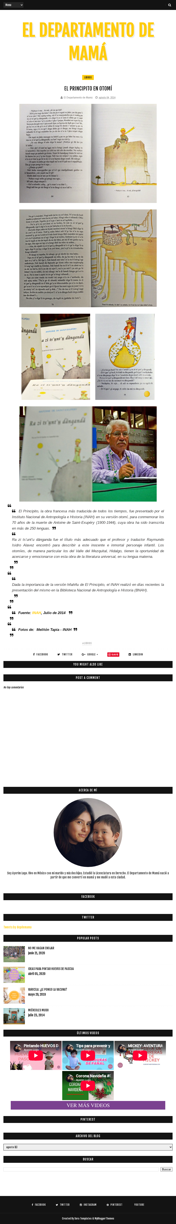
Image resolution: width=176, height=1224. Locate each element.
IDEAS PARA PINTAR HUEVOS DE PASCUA (51, 969)
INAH (36, 613)
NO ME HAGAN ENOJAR (41, 948)
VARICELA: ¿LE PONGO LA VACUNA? (47, 989)
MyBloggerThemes (104, 1218)
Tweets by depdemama (17, 927)
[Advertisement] (81, 768)
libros (88, 77)
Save (115, 654)
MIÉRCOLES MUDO (38, 1010)
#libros (87, 643)
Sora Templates (83, 1218)
